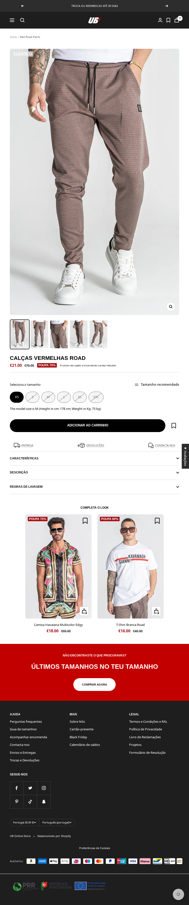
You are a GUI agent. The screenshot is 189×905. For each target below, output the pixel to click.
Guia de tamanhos (23, 729)
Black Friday (78, 737)
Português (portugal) (55, 822)
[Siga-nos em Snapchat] (43, 801)
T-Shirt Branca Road (130, 624)
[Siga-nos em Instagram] (43, 788)
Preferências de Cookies (94, 848)
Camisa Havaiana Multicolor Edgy (58, 624)
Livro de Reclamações (145, 737)
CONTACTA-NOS (165, 445)
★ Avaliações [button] (185, 456)
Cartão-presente (82, 729)
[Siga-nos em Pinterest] (16, 801)
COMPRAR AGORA (94, 684)
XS (17, 397)
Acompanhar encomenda (28, 737)
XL (80, 397)
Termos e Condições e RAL (148, 721)
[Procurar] (22, 20)
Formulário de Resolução (147, 752)
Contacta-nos (20, 744)
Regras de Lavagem (26, 486)
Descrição (19, 472)
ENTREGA (27, 445)
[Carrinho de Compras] (176, 20)
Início (13, 37)
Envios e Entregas (23, 752)
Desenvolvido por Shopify (54, 836)
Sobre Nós (77, 721)
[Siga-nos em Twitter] (30, 788)
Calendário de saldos (85, 744)
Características (24, 458)
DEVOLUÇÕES (95, 445)
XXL (96, 397)
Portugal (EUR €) (23, 822)
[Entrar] (160, 20)
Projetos (135, 744)
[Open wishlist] (168, 20)
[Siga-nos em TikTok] (30, 801)
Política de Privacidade (145, 729)
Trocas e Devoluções (24, 760)
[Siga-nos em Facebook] (16, 788)
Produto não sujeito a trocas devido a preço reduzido (88, 365)
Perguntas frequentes (26, 721)
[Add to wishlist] (173, 425)
